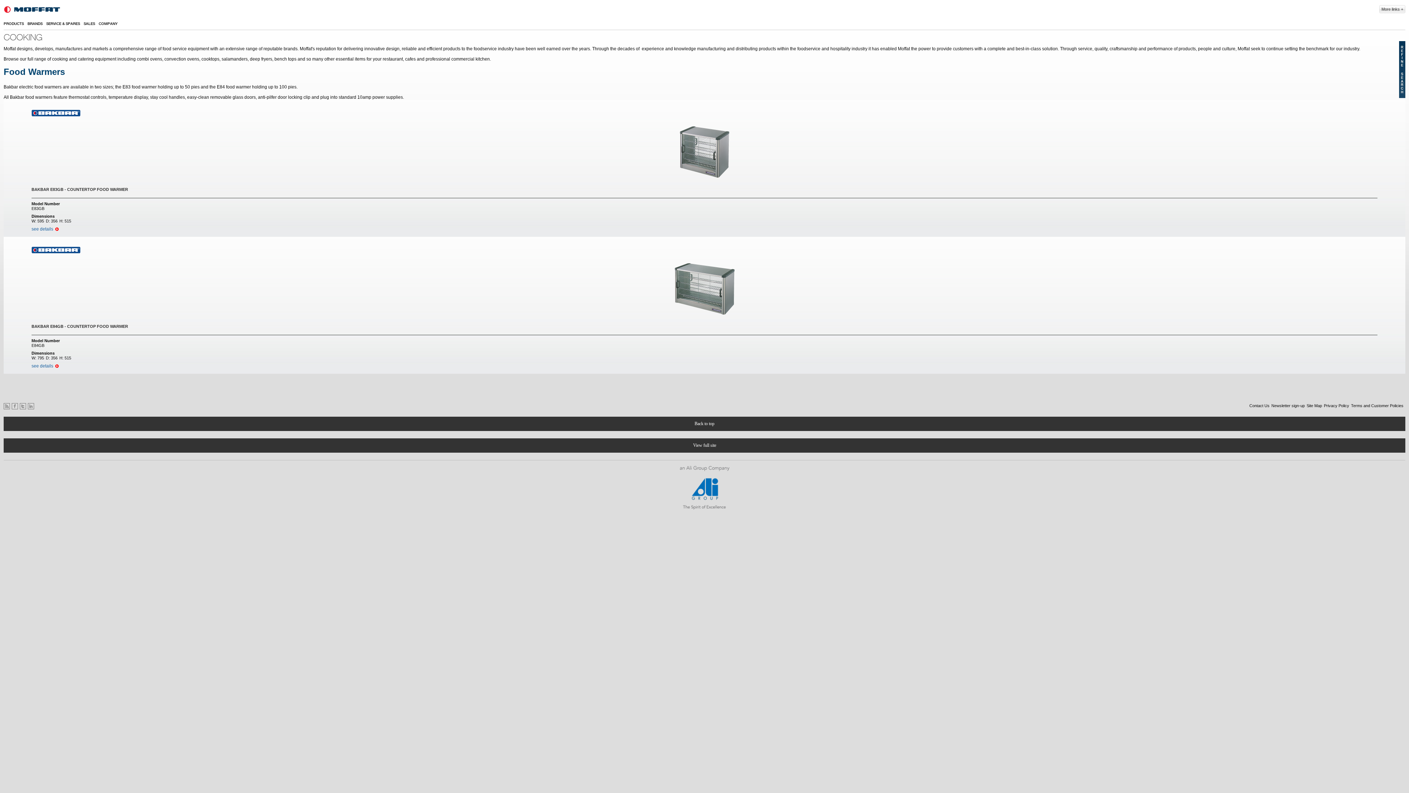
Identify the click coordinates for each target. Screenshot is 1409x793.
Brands (35, 24)
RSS (7, 406)
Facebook (15, 406)
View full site (704, 445)
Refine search (1402, 69)
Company (108, 24)
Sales (89, 24)
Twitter (23, 406)
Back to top (704, 423)
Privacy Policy (1336, 405)
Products (14, 24)
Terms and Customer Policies (1377, 405)
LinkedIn (31, 406)
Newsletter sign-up (1288, 405)
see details (42, 229)
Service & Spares (63, 24)
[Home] (32, 10)
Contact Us (1259, 405)
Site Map (1314, 405)
